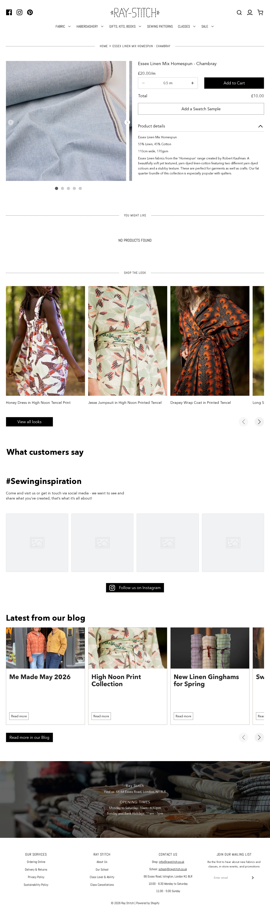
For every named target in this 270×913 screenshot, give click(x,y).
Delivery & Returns (36, 869)
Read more (19, 716)
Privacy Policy (36, 877)
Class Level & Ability (102, 877)
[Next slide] (259, 422)
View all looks (29, 421)
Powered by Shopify (147, 903)
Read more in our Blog (29, 737)
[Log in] (250, 12)
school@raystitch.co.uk (173, 869)
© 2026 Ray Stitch (122, 903)
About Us (102, 862)
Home (104, 46)
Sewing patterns (160, 26)
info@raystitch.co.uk (171, 862)
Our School (102, 869)
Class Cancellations (102, 885)
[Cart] (260, 12)
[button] (10, 122)
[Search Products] (239, 12)
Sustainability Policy (36, 885)
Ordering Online (36, 862)
